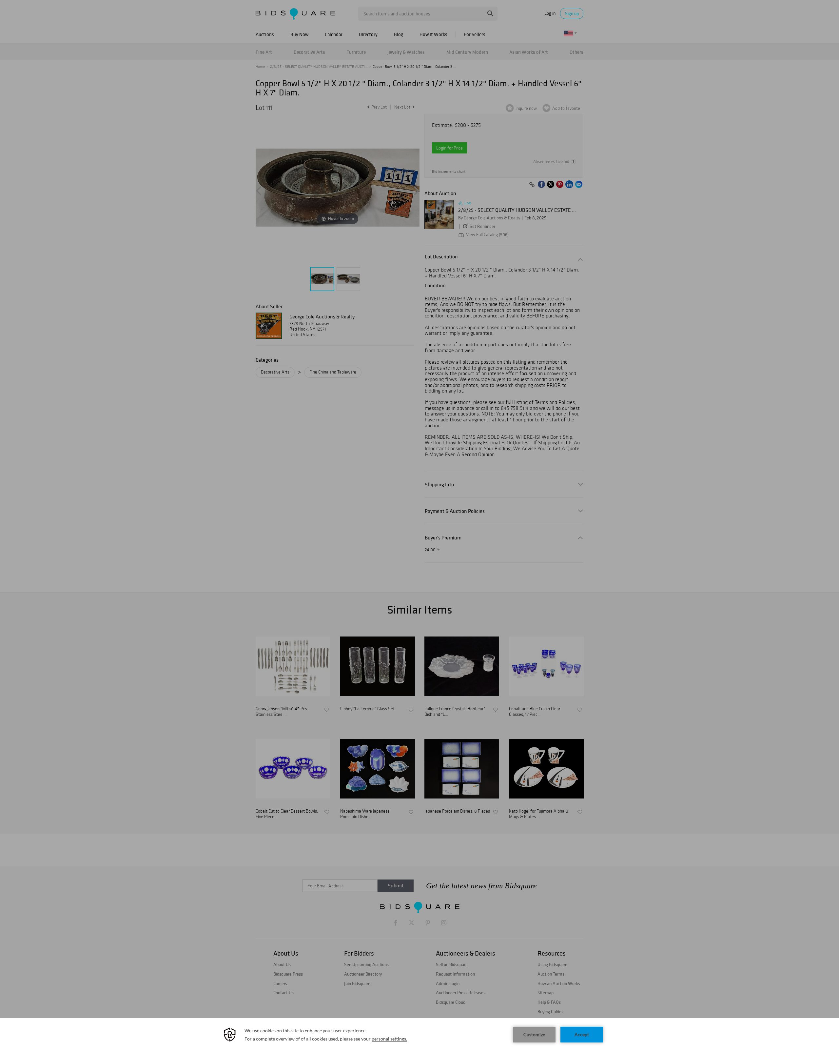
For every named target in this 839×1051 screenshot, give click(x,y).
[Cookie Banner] (419, 1034)
